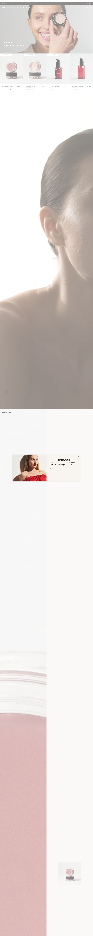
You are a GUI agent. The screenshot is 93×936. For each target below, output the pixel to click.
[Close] (78, 456)
